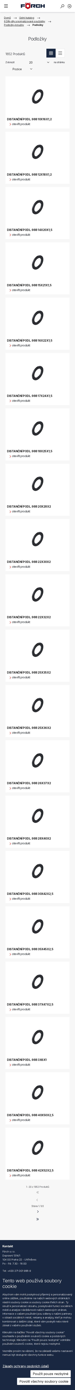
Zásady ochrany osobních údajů (26, 1366)
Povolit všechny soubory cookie (43, 1381)
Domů (7, 17)
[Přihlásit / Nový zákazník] (70, 6)
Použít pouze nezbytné (50, 1374)
